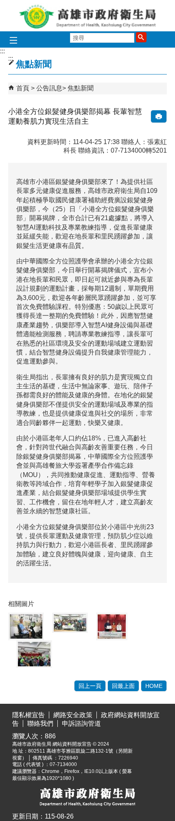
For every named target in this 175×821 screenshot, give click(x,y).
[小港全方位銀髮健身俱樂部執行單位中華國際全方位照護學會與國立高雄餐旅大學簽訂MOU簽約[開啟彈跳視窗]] (111, 626)
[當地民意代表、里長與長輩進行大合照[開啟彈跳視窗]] (70, 623)
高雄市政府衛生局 (87, 15)
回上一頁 (90, 686)
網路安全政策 (72, 715)
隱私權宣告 (28, 715)
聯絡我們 (40, 723)
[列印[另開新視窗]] (159, 116)
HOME (153, 686)
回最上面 (123, 686)
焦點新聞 (81, 88)
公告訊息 (49, 88)
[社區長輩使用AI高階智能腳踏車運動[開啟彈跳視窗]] (26, 626)
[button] (141, 37)
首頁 (22, 88)
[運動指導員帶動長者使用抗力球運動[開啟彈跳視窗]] (34, 654)
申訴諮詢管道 (81, 723)
